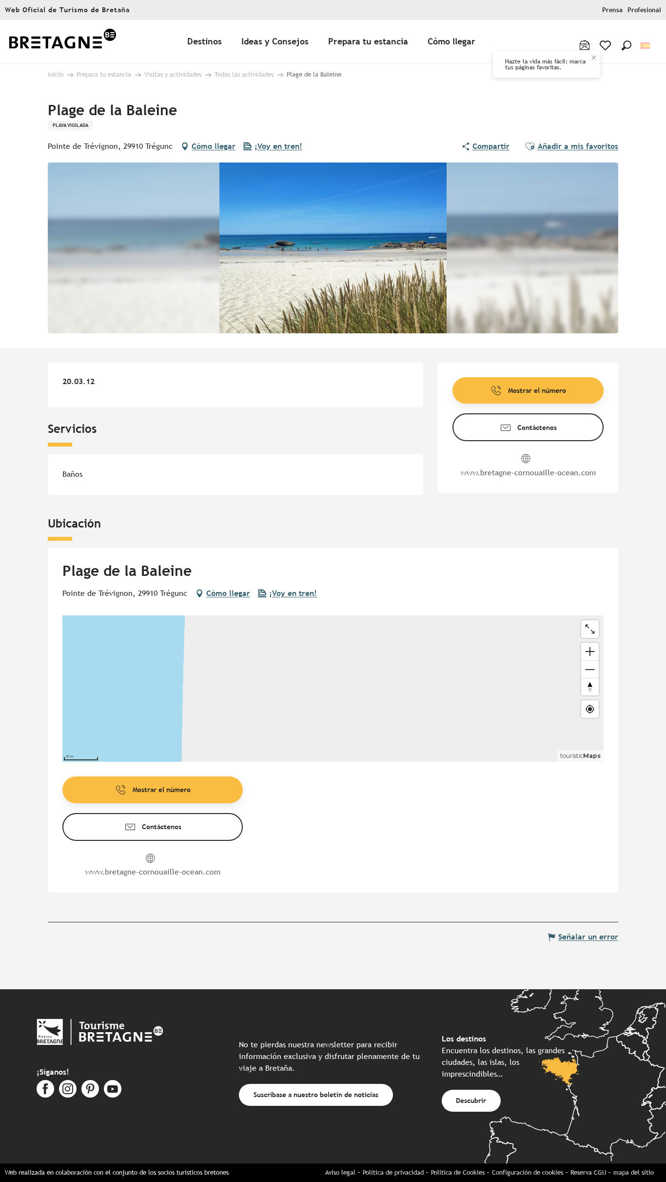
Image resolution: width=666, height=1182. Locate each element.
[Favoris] (606, 45)
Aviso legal (340, 1172)
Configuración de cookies (527, 1172)
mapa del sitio (633, 1172)
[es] (645, 46)
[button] (626, 45)
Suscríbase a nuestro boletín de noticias (316, 1094)
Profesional (644, 10)
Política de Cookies (458, 1172)
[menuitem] (62, 41)
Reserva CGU (588, 1172)
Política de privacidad (393, 1172)
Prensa (612, 10)
